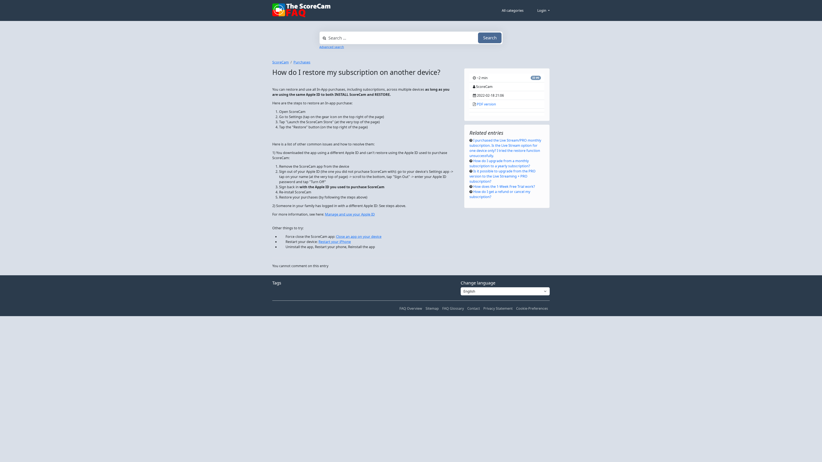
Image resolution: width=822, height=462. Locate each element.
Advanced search (331, 47)
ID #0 (535, 78)
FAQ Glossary (453, 308)
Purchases (301, 62)
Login (542, 10)
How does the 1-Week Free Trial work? (504, 186)
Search (490, 38)
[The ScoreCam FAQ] (301, 10)
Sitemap (432, 308)
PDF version (486, 104)
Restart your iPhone (335, 241)
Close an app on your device (358, 236)
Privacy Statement (498, 308)
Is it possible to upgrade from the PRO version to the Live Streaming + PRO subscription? (502, 176)
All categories (513, 10)
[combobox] (411, 37)
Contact (473, 308)
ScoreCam (280, 62)
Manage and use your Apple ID (350, 214)
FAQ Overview (410, 308)
